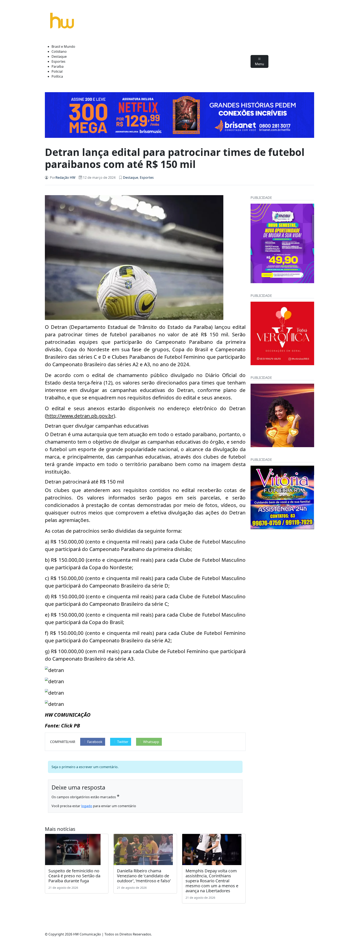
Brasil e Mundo (63, 46)
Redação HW (65, 177)
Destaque (59, 56)
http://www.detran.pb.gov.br (80, 415)
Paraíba (58, 66)
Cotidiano (59, 51)
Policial (57, 71)
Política (57, 76)
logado (86, 806)
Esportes (58, 61)
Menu (259, 64)
